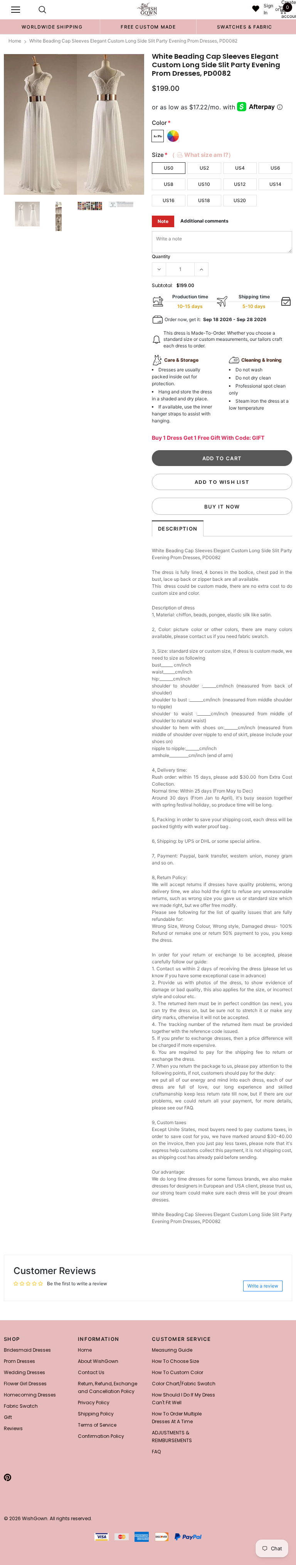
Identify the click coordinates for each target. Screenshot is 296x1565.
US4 (240, 168)
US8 (168, 184)
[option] (52, 26)
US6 (275, 168)
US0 (168, 168)
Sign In (268, 9)
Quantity (161, 256)
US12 (240, 184)
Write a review (262, 1286)
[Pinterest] (7, 1477)
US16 (169, 200)
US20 (240, 200)
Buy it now (222, 507)
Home (14, 41)
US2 (204, 168)
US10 (204, 184)
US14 (275, 184)
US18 (204, 200)
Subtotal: (162, 285)
